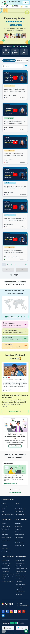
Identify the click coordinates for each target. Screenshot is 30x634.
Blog (3, 542)
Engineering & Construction (8, 506)
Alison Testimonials (19, 534)
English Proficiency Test (8, 581)
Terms (11, 632)
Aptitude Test (6, 571)
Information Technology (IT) (8, 514)
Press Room (4, 545)
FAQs (20, 603)
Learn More (15, 446)
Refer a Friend (19, 581)
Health (3, 511)
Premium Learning (19, 542)
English (3, 508)
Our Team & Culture (6, 529)
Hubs (16, 540)
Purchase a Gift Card (19, 545)
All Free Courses (18, 531)
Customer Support (23, 605)
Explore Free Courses (9, 483)
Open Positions (5, 534)
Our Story (4, 523)
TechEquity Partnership (21, 584)
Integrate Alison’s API (20, 576)
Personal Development (20, 508)
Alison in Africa (5, 548)
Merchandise (19, 594)
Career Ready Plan (6, 565)
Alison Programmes (6, 551)
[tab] (9, 60)
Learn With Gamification (21, 578)
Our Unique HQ (5, 531)
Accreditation (18, 523)
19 (26, 265)
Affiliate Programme (20, 563)
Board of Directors (6, 526)
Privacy (8, 632)
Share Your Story (14, 411)
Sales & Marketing (19, 511)
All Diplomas (18, 529)
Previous (8, 269)
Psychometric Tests (6, 568)
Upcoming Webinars (20, 591)
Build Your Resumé (6, 560)
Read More (22, 386)
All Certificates (18, 526)
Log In (26, 6)
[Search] (3, 5)
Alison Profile (19, 565)
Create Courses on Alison (21, 568)
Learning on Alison (6, 540)
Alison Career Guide (6, 563)
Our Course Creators (6, 537)
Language (17, 503)
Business (4, 503)
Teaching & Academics (20, 514)
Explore (1, 6)
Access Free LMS (20, 560)
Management (18, 506)
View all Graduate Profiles (15, 317)
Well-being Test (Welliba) (8, 574)
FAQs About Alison (15, 492)
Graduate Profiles (19, 537)
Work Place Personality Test (8, 577)
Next (22, 269)
